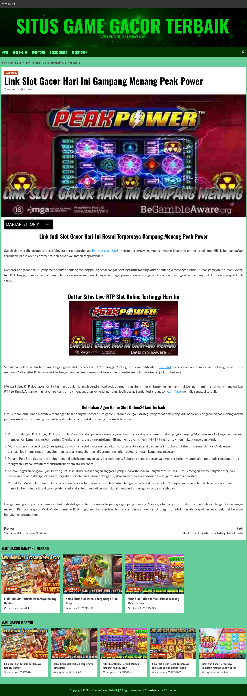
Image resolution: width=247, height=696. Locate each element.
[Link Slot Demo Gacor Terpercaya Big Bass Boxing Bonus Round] (173, 643)
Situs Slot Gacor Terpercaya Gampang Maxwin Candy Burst (219, 666)
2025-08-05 (176, 672)
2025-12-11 (28, 607)
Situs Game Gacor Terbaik (122, 25)
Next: (212, 530)
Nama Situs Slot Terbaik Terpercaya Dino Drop (92, 600)
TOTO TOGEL (38, 52)
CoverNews (152, 690)
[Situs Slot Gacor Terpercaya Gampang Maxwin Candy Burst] (222, 643)
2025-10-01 (89, 607)
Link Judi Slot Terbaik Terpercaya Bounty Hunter (30, 600)
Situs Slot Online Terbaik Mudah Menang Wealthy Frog (153, 600)
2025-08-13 (151, 607)
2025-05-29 (225, 672)
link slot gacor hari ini (107, 251)
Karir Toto (174, 391)
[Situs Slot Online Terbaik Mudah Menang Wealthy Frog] (154, 574)
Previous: (25, 530)
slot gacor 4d (13, 89)
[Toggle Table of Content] (45, 224)
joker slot (164, 367)
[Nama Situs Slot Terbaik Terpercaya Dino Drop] (92, 574)
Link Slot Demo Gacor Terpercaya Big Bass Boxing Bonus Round (170, 666)
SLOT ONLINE (20, 52)
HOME (4, 52)
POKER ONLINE (58, 52)
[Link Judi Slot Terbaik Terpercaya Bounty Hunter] (31, 574)
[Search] (243, 52)
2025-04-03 (29, 89)
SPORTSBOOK (79, 52)
